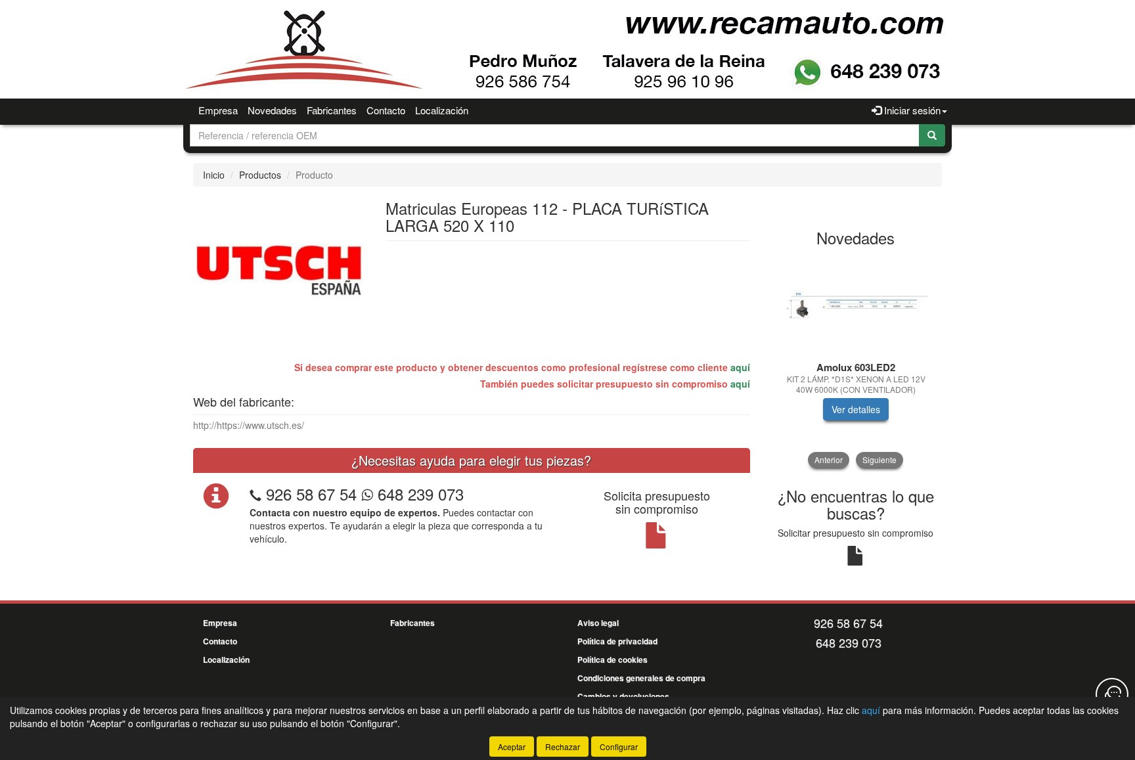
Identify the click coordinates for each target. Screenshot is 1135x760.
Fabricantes (332, 110)
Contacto (386, 110)
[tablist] (856, 361)
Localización (441, 110)
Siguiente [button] (879, 459)
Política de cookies (612, 659)
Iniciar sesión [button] (911, 110)
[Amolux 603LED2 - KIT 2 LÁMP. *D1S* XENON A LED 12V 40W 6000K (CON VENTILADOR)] (856, 305)
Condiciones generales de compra (641, 678)
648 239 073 (418, 493)
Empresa (218, 110)
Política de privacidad (617, 641)
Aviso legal (598, 623)
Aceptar (511, 746)
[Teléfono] (255, 493)
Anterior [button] (828, 459)
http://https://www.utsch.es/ (248, 425)
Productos (260, 174)
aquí (740, 367)
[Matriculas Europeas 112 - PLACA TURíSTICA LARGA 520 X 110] (279, 269)
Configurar (619, 746)
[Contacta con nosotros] (1112, 694)
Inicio (214, 174)
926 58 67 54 (311, 493)
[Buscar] (932, 135)
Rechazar (562, 746)
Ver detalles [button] (856, 409)
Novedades (272, 110)
